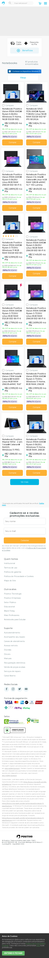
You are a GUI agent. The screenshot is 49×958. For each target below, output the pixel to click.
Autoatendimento (12, 633)
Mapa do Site (10, 580)
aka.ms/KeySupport (12, 768)
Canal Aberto (10, 676)
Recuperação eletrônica (14, 663)
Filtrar (23, 78)
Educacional (9, 607)
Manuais (7, 658)
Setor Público (10, 602)
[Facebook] (6, 689)
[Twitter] (19, 689)
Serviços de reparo (12, 671)
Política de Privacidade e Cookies (19, 576)
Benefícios (27, 50)
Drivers (7, 654)
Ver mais (24, 482)
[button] (45, 3)
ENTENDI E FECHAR (13, 953)
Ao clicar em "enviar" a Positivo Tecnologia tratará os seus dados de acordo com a (24, 548)
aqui (38, 945)
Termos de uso (10, 568)
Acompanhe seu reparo (14, 637)
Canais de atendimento (14, 641)
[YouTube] (26, 689)
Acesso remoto (11, 645)
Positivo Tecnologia (12, 594)
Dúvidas (7, 650)
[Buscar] (10, 3)
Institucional (9, 563)
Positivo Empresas (12, 598)
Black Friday (9, 611)
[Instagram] (13, 689)
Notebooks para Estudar (15, 619)
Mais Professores (11, 615)
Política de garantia (12, 572)
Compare (9, 105)
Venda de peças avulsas (14, 667)
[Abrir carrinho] (40, 3)
